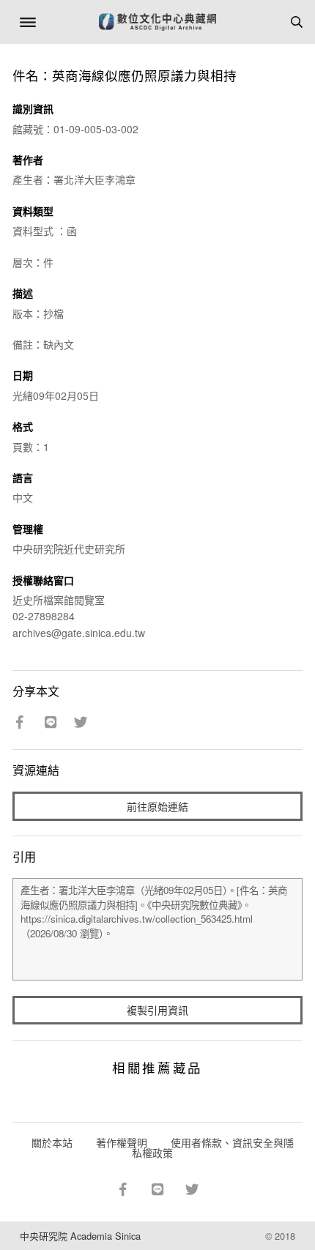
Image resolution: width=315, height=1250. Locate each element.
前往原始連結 (157, 806)
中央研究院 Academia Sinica (80, 1236)
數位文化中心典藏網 (157, 22)
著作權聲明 (121, 1142)
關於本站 (52, 1142)
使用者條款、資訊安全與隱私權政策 (213, 1147)
